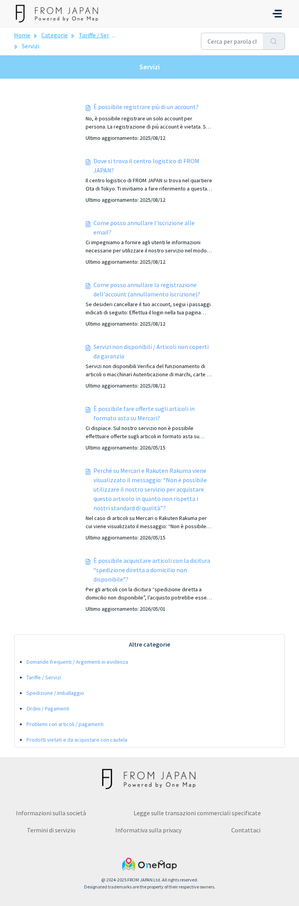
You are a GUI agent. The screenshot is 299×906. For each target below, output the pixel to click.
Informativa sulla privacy (148, 830)
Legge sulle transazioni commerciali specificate (197, 813)
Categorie (54, 35)
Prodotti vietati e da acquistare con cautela (76, 739)
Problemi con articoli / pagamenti (65, 724)
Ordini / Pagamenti (47, 708)
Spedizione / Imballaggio (55, 692)
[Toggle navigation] (277, 14)
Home (22, 35)
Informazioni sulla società (51, 813)
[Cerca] (274, 41)
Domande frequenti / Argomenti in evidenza (77, 661)
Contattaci (245, 830)
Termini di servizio (51, 830)
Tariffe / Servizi (98, 35)
